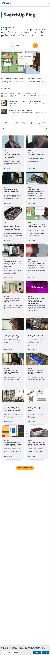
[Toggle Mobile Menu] (48, 3)
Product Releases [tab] (32, 123)
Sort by (5, 128)
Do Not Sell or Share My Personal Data (10, 652)
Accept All (37, 652)
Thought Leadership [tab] (42, 123)
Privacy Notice (12, 649)
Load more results (25, 468)
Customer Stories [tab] (15, 123)
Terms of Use (4, 649)
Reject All (45, 652)
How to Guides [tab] (24, 123)
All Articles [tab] (6, 123)
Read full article (8, 168)
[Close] (48, 647)
